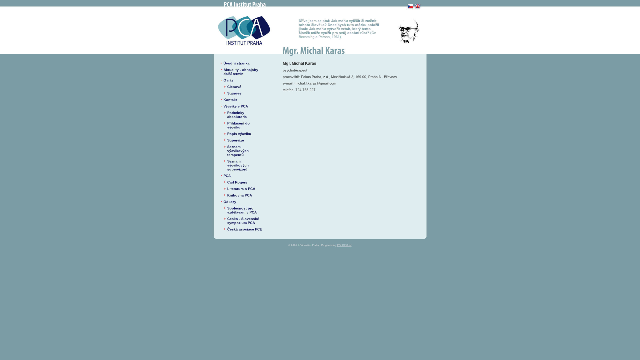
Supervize (235, 140)
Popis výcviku (239, 134)
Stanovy (234, 93)
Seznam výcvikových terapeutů (238, 151)
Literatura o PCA (241, 189)
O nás (229, 80)
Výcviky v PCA (236, 106)
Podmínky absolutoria (237, 115)
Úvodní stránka (237, 63)
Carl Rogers (237, 182)
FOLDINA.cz (344, 245)
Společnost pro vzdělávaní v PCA (242, 210)
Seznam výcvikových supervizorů (238, 165)
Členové (234, 87)
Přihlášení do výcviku (238, 125)
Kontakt (230, 100)
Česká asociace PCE (244, 229)
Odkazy (230, 202)
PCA (227, 176)
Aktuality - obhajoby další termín (241, 72)
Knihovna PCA (239, 195)
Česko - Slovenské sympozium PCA (243, 221)
